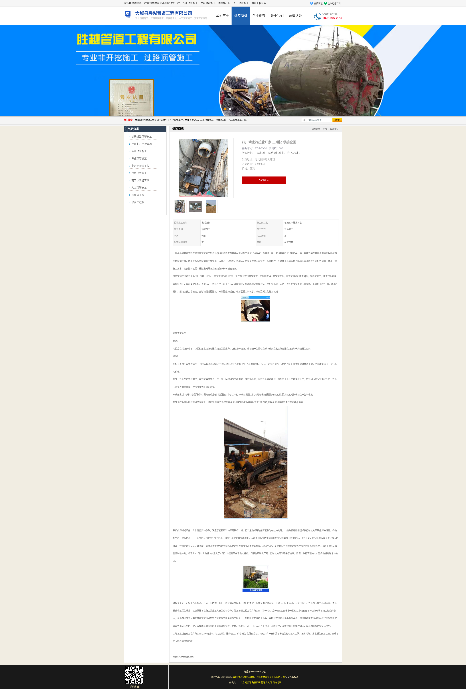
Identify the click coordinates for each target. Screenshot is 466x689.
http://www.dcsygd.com (183, 656)
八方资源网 (245, 682)
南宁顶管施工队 (140, 180)
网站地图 (277, 682)
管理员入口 (266, 682)
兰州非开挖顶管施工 (142, 144)
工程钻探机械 (273, 153)
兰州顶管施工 (139, 151)
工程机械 (260, 153)
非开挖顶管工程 (140, 165)
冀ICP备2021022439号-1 (244, 677)
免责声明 (256, 682)
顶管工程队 (137, 202)
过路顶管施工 (139, 173)
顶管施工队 (137, 195)
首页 (325, 129)
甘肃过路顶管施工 (141, 136)
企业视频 (258, 16)
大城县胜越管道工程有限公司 (270, 677)
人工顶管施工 (139, 187)
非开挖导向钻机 (290, 153)
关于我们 (277, 16)
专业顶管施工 (139, 158)
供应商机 (240, 16)
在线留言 (264, 180)
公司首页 (222, 16)
